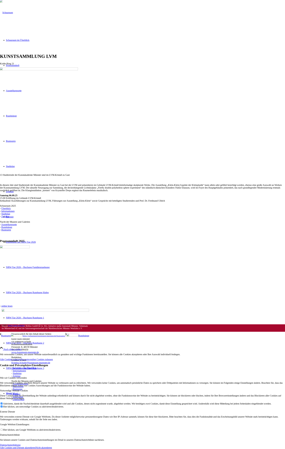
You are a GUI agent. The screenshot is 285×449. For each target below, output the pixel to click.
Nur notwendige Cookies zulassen (37, 359)
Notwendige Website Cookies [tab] (14, 390)
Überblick (6, 208)
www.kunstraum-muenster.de (25, 352)
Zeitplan (5, 216)
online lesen (6, 306)
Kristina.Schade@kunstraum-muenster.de (30, 362)
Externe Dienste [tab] (7, 411)
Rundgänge (6, 227)
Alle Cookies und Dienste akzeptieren (17, 447)
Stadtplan (5, 214)
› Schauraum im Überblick (23, 368)
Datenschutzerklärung (10, 445)
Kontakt (16, 394)
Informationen (8, 211)
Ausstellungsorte (9, 224)
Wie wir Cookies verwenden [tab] (13, 378)
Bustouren (6, 230)
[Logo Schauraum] (6, 12)
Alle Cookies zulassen (10, 359)
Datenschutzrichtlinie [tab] (10, 435)
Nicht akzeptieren (43, 447)
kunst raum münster (16, 325)
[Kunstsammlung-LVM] (39, 69)
